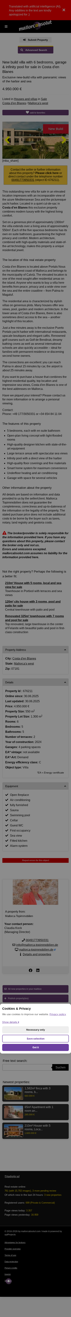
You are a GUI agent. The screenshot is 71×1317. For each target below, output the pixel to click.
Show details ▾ (10, 1022)
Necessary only (35, 1029)
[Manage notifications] (8, 1281)
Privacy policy (58, 1014)
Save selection (35, 1038)
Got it (35, 1047)
